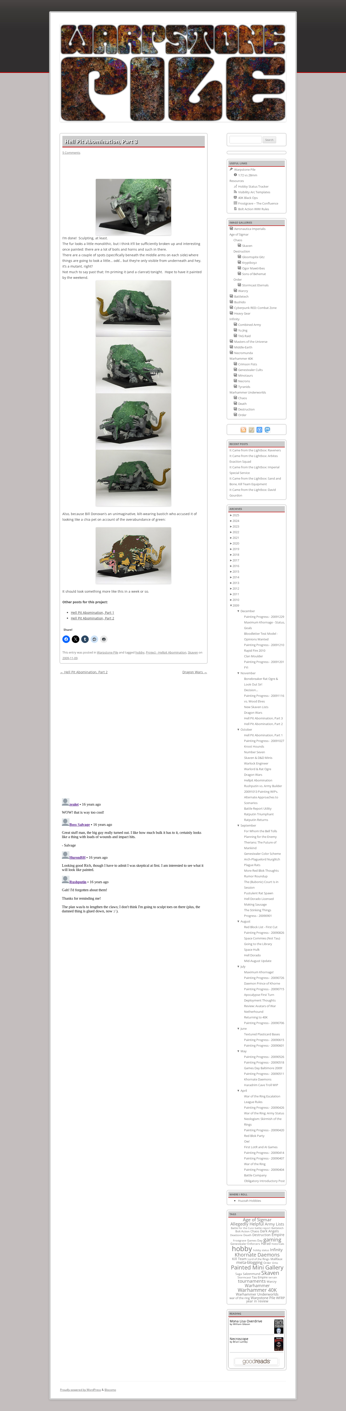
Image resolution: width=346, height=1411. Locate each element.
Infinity (276, 1249)
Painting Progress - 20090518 (264, 1062)
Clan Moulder (253, 656)
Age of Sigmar (257, 1220)
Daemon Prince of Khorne (262, 983)
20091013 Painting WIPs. (261, 791)
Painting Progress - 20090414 (264, 1153)
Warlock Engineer (256, 763)
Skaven (193, 652)
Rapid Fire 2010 (254, 650)
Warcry (272, 1281)
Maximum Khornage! (259, 972)
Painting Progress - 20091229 (264, 617)
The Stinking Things (257, 910)
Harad (266, 1243)
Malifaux (276, 1259)
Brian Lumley (240, 1341)
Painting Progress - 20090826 (264, 932)
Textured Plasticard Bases (262, 1034)
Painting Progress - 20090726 (264, 978)
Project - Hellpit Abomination (166, 652)
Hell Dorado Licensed (259, 899)
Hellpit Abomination (258, 780)
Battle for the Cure (242, 1228)
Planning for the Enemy (260, 837)
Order (267, 1263)
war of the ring (239, 1298)
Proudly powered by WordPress (80, 1390)
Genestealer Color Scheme (262, 853)
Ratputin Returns (256, 820)
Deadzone (236, 1235)
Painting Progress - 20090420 (264, 1130)
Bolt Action (242, 1231)
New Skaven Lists (256, 707)
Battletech (277, 1228)
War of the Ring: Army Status (264, 1113)
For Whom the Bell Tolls (260, 831)
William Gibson (241, 1324)
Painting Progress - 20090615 (264, 1040)
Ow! (246, 1141)
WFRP (280, 1298)
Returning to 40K (256, 1017)
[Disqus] (133, 734)
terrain (273, 1277)
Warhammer (257, 1285)
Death (247, 1235)
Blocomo (110, 1390)
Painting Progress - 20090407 (264, 1158)
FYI (246, 667)
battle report (262, 1228)
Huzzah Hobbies (249, 1200)
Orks (275, 1263)
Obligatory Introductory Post (264, 1181)
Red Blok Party (254, 1136)
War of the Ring (255, 1164)
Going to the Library (258, 944)
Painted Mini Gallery (257, 1267)
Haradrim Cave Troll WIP (261, 1085)
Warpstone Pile (107, 652)
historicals (278, 1243)
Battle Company (255, 1175)
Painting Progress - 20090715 (264, 989)
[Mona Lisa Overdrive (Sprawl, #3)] (278, 1333)
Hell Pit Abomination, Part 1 (92, 612)
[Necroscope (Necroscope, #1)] (278, 1349)
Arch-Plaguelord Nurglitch (262, 859)
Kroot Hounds (254, 746)
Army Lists (274, 1224)
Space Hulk (252, 949)
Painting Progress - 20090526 (264, 1057)
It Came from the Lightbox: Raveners (255, 450)
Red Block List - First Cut (261, 927)
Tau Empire (260, 1277)
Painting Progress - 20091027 (264, 741)
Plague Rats (252, 865)
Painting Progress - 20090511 (264, 1074)
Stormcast (244, 1277)
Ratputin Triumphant (259, 814)
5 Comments (71, 152)
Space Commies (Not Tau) (262, 938)
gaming (272, 1239)
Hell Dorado (252, 955)
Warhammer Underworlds (257, 1294)
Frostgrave (239, 1240)
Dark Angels (269, 1231)
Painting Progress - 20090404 (264, 1169)
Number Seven (254, 752)
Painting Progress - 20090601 (264, 1045)
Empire (278, 1234)
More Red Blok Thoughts (261, 870)
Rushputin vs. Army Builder (263, 786)
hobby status (261, 1250)
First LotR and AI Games (261, 1147)
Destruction (261, 1235)
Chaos (254, 1231)
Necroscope (239, 1338)
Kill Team (239, 1259)
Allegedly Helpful (247, 1224)
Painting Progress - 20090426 (264, 1107)
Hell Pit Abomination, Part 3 (263, 718)
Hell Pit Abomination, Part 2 (92, 618)
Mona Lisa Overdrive (246, 1321)
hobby (140, 652)
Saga (238, 1274)
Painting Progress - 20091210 (264, 645)
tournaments (252, 1281)
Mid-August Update (257, 961)
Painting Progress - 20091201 (264, 662)
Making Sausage (255, 904)
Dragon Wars (194, 672)
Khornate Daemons (257, 1079)
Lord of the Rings (259, 1259)
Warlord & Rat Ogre (257, 769)
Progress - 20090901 (258, 916)
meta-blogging (249, 1262)
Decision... (251, 690)
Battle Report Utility (258, 808)
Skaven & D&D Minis (258, 758)
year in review (257, 1301)
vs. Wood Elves (254, 701)
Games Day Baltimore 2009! (263, 1068)
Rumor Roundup (256, 876)
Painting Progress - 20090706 (264, 1023)
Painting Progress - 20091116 (264, 696)
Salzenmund (251, 1274)
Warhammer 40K (257, 1290)
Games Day (254, 1240)
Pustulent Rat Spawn (258, 893)
